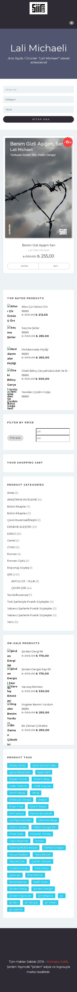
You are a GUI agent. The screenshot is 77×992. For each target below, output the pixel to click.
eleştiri (42, 799)
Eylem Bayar (38, 806)
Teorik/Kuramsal (17, 595)
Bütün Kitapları (17, 513)
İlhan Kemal (35, 875)
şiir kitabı (50, 902)
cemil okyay (17, 792)
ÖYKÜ (11, 547)
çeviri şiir (15, 875)
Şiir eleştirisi (45, 895)
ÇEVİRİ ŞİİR (18, 588)
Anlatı (11, 492)
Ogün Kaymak (18, 840)
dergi (35, 792)
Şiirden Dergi (18, 888)
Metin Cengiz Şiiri (44, 827)
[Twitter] (31, 950)
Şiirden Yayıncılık (20, 895)
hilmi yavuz (16, 813)
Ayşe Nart (43, 772)
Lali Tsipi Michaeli (20, 820)
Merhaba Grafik (57, 962)
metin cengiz (18, 827)
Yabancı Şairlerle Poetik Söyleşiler (29, 608)
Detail (24, 266)
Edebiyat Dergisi (20, 799)
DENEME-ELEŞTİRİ (19, 526)
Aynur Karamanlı (20, 772)
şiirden (13, 902)
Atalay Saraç (17, 765)
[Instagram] (38, 950)
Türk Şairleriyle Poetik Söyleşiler (28, 601)
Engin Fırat (16, 806)
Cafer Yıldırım (18, 785)
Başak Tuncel (18, 779)
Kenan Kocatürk (41, 813)
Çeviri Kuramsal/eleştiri (22, 520)
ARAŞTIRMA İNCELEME (22, 499)
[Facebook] (23, 950)
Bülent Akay (42, 779)
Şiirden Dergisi (43, 888)
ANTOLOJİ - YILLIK (23, 581)
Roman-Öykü (16, 560)
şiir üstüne (15, 909)
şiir (61, 895)
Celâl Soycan (42, 785)
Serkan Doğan (54, 847)
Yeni (10, 622)
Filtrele (15, 438)
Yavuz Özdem (18, 854)
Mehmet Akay (47, 820)
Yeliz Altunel (43, 854)
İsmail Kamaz (18, 882)
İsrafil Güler (40, 882)
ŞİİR (9, 574)
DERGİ (11, 533)
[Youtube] (46, 950)
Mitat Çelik (16, 833)
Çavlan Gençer (41, 861)
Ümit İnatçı (41, 868)
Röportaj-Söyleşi (18, 567)
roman (12, 554)
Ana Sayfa (15, 58)
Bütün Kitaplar (16, 506)
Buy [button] (56, 266)
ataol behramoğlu (44, 765)
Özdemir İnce (18, 868)
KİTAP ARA (39, 119)
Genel (11, 540)
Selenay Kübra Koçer (23, 847)
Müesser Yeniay (40, 833)
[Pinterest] (53, 950)
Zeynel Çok (17, 861)
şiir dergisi (31, 902)
